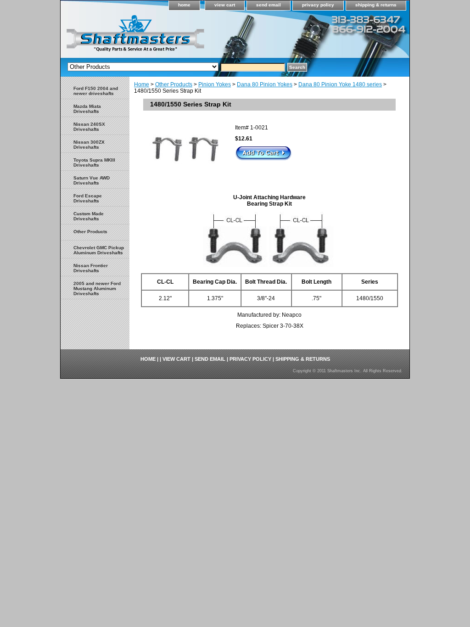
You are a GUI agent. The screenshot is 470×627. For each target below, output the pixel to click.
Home (141, 84)
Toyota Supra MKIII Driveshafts (94, 162)
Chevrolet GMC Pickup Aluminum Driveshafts (98, 250)
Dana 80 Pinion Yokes (264, 84)
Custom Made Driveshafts (88, 216)
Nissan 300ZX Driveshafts (89, 145)
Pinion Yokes (214, 84)
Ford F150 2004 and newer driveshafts (95, 91)
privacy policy (318, 4)
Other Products (173, 84)
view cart (224, 4)
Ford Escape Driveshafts (87, 198)
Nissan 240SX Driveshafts (89, 127)
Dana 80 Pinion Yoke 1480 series (340, 84)
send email (268, 4)
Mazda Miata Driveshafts (87, 109)
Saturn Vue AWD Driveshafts (91, 180)
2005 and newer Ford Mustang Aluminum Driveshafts (97, 288)
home (184, 4)
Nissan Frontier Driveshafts (90, 268)
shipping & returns (376, 4)
